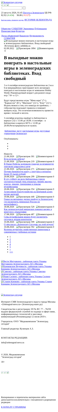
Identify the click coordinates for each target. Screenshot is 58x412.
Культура (20, 31)
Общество (6, 28)
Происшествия (8, 31)
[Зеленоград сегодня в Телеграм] (5, 5)
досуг (19, 131)
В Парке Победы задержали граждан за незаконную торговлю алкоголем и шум (29, 165)
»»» (11, 252)
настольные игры (30, 131)
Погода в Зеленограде (33, 12)
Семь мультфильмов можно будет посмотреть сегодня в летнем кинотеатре (25, 218)
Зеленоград (21, 133)
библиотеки (10, 131)
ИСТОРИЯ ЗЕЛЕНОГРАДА (38, 20)
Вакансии (24, 36)
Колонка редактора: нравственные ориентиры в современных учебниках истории (27, 230)
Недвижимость (36, 36)
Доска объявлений (10, 36)
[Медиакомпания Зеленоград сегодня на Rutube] (2, 5)
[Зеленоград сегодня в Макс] (10, 5)
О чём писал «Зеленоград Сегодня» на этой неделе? (29, 224)
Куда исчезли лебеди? (14, 159)
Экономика (28, 28)
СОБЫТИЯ (17, 28)
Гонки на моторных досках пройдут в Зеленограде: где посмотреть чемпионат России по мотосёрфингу (28, 201)
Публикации (40, 28)
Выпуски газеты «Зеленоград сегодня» (12, 20)
